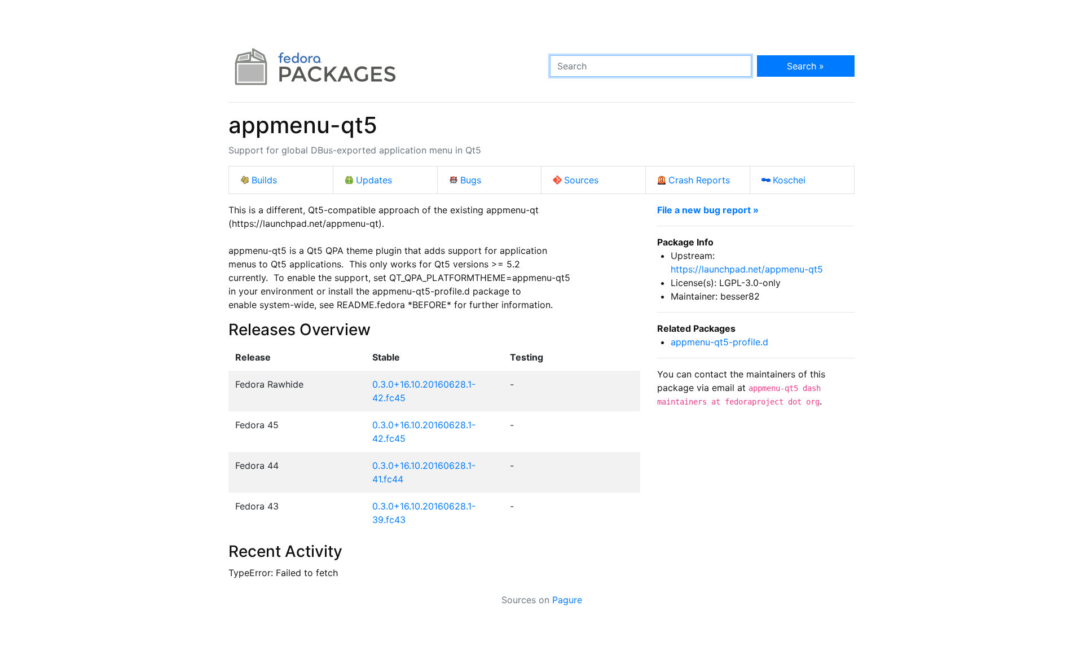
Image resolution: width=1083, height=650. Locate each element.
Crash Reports (699, 180)
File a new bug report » (708, 210)
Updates (374, 180)
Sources (581, 180)
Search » (805, 66)
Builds (264, 180)
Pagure (567, 599)
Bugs (470, 180)
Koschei (789, 180)
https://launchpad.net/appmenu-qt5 (747, 269)
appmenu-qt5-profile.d (719, 342)
